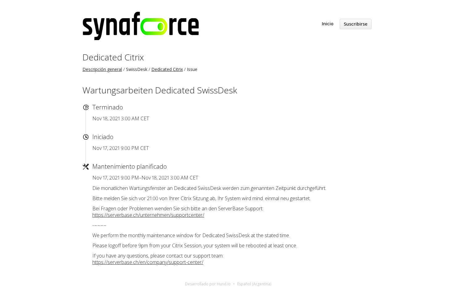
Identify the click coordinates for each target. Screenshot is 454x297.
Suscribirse (356, 24)
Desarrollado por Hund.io (208, 284)
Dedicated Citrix (113, 57)
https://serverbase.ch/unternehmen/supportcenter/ (148, 215)
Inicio (328, 24)
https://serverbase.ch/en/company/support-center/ (147, 262)
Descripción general (102, 69)
